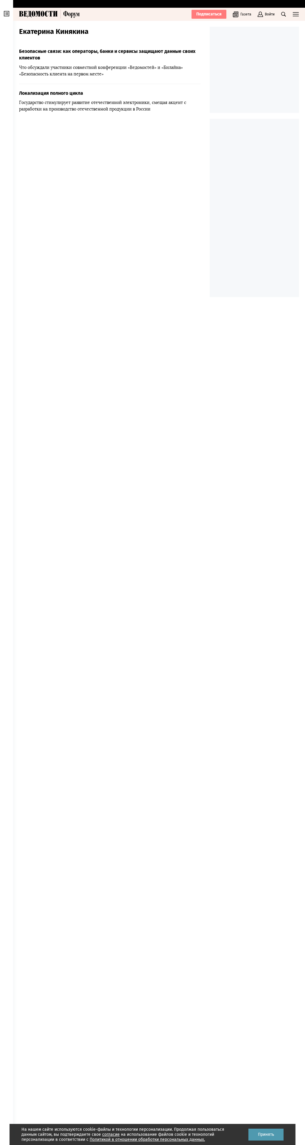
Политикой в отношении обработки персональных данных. (147, 1139)
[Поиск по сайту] (284, 14)
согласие (111, 1134)
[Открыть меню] (295, 14)
